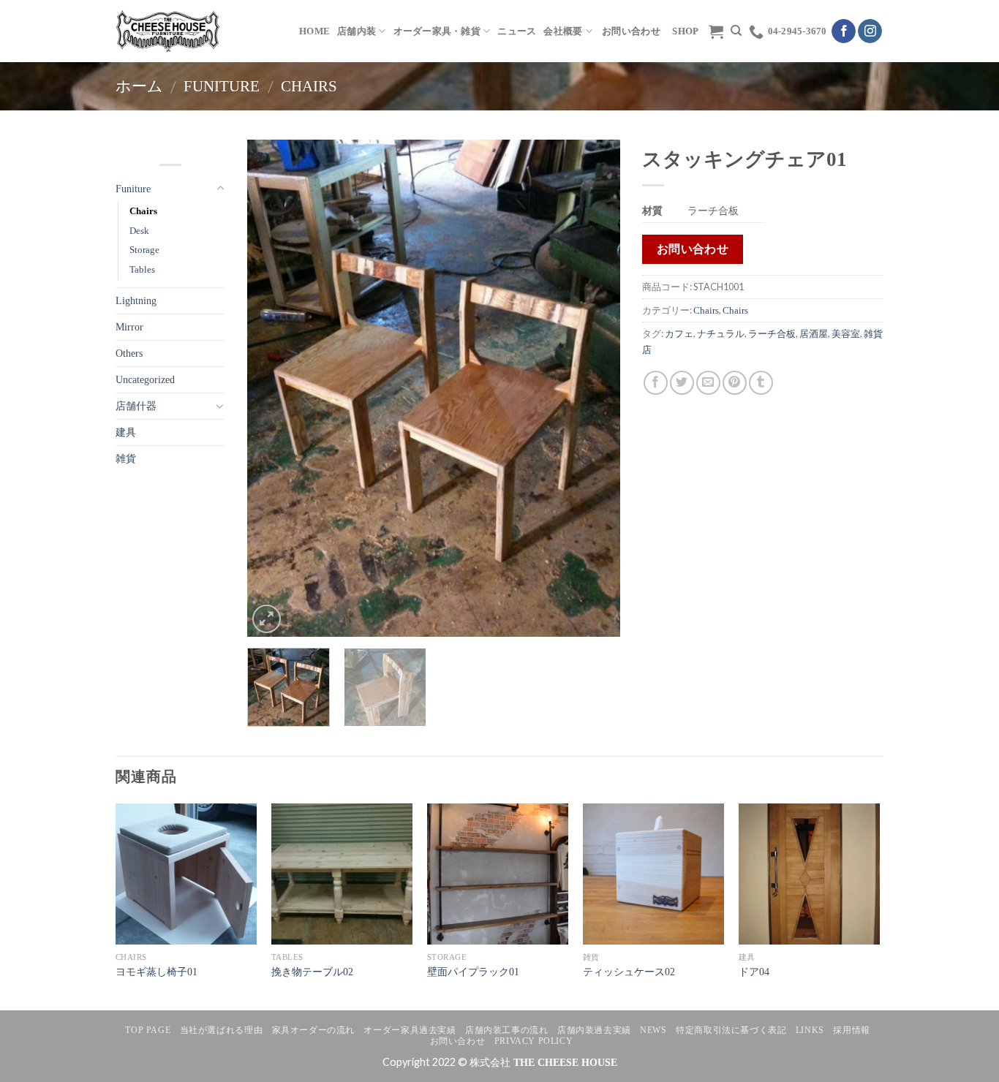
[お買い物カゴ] (716, 31)
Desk (139, 230)
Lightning (136, 300)
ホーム (139, 85)
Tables (142, 269)
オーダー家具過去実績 (409, 1030)
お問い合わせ (458, 1041)
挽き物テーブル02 (312, 971)
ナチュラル (720, 334)
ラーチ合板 (772, 334)
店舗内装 (356, 31)
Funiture (222, 85)
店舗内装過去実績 (594, 1030)
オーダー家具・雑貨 (436, 31)
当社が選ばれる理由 (221, 1030)
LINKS (810, 1030)
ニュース (516, 31)
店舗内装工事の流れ (506, 1030)
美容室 (846, 334)
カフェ (679, 334)
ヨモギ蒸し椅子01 (156, 971)
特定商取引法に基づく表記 (731, 1030)
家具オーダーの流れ (313, 1030)
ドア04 (754, 971)
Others (129, 353)
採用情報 (851, 1030)
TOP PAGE (147, 1030)
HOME (314, 31)
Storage (144, 249)
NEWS (653, 1030)
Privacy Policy (533, 1041)
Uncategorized (145, 379)
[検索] (736, 31)
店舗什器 (136, 406)
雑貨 (126, 458)
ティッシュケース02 (629, 971)
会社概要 (562, 31)
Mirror (129, 327)
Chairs (309, 85)
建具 (126, 432)
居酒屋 (813, 334)
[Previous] (273, 388)
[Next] (594, 388)
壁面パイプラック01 (473, 971)
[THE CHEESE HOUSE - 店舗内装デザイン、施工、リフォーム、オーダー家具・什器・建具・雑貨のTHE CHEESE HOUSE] (167, 31)
